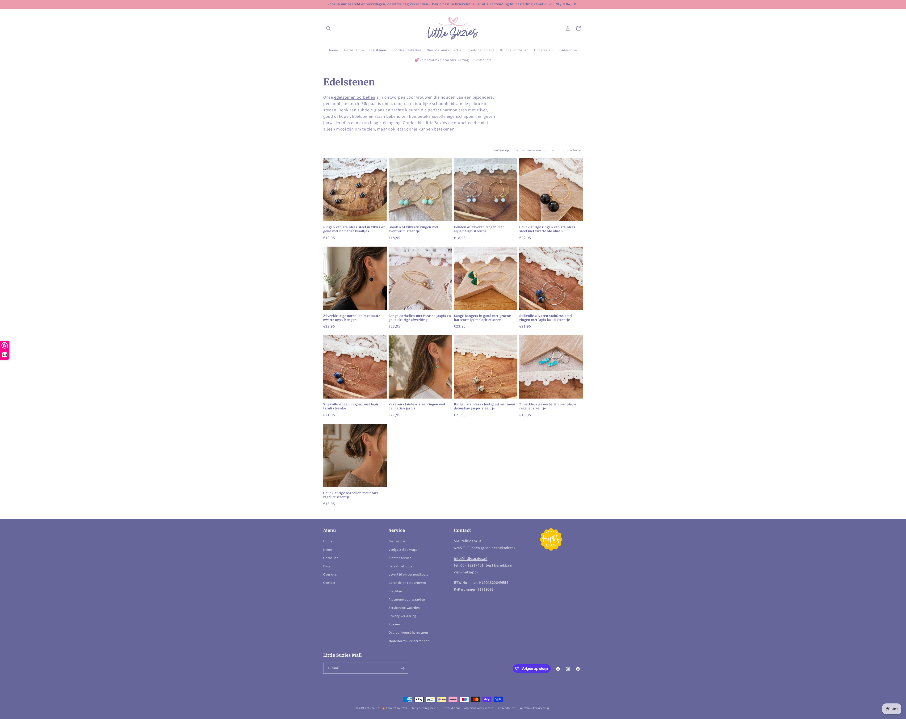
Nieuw (328, 549)
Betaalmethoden (401, 566)
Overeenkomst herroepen (408, 633)
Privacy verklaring (402, 616)
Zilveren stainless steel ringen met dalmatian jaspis (417, 406)
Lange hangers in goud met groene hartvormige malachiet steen (482, 318)
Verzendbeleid (507, 708)
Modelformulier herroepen (409, 641)
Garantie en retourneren (407, 583)
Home (327, 541)
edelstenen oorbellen (354, 97)
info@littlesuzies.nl (470, 558)
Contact (329, 583)
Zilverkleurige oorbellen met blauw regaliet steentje (547, 406)
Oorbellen (331, 558)
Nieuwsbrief (398, 541)
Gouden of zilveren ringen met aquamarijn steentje (479, 229)
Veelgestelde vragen (404, 549)
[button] (328, 28)
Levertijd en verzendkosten (410, 574)
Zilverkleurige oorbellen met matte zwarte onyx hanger (351, 318)
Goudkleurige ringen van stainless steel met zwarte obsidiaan (547, 229)
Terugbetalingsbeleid (425, 708)
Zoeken (394, 624)
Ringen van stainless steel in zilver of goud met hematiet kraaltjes (354, 229)
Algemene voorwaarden (407, 599)
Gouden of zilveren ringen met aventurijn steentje (413, 229)
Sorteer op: (501, 150)
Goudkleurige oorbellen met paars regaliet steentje (350, 495)
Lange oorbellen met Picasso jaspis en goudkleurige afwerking (420, 318)
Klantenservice (400, 558)
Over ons (330, 574)
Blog (326, 566)
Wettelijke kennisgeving (534, 708)
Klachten (395, 591)
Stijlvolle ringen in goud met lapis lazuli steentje (351, 406)
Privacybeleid (451, 708)
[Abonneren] (403, 668)
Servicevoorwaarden (404, 607)
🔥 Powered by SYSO (394, 708)
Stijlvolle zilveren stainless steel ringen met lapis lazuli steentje (545, 318)
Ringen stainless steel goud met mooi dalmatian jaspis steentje (484, 406)
